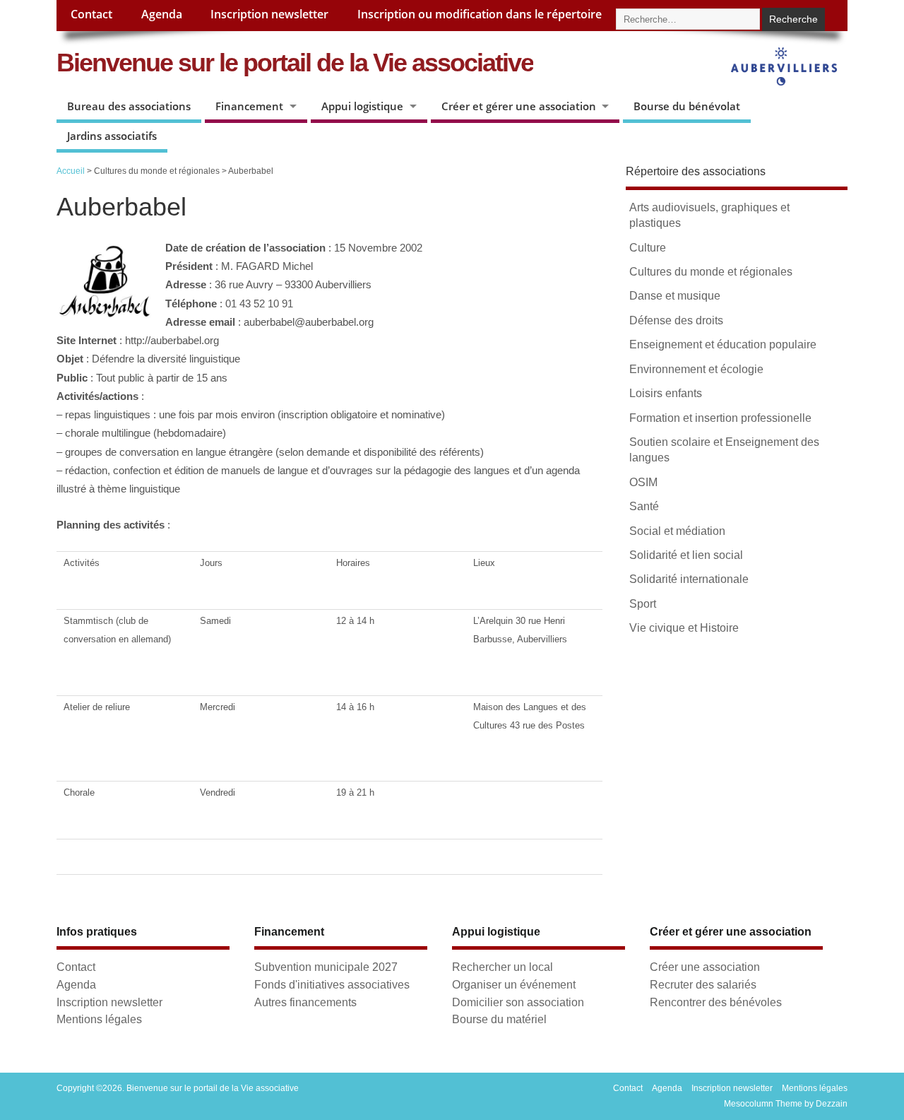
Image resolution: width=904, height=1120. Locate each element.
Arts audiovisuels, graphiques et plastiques (709, 215)
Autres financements (305, 1002)
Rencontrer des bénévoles (716, 1002)
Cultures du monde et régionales (710, 272)
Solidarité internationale (689, 579)
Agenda (161, 14)
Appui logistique (362, 106)
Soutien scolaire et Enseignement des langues (724, 450)
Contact (91, 14)
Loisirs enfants (665, 393)
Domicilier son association (518, 1002)
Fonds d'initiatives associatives (332, 984)
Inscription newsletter (269, 14)
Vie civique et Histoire (684, 628)
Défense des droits (676, 320)
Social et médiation (677, 531)
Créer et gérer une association (518, 106)
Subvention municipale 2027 (326, 966)
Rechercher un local (502, 966)
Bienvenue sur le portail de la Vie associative (294, 62)
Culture (647, 248)
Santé (644, 506)
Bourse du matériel (499, 1019)
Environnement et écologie (696, 369)
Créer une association (705, 966)
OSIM (643, 482)
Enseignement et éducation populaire (722, 344)
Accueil (70, 171)
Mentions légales (99, 1019)
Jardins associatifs (112, 136)
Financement (249, 106)
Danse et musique (674, 296)
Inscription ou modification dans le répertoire (479, 14)
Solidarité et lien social (686, 555)
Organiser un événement (514, 984)
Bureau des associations (129, 106)
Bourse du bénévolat (687, 106)
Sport (642, 604)
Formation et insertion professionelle (720, 418)
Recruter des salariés (703, 984)
